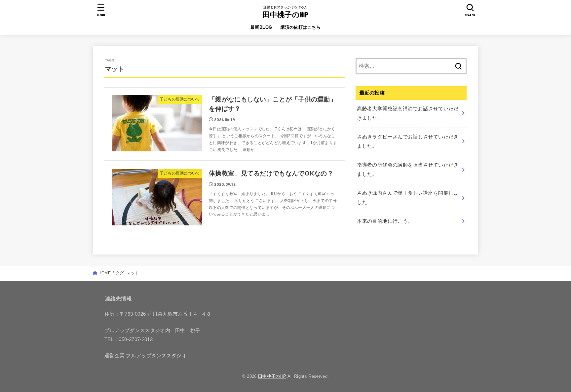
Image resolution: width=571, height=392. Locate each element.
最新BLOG (261, 27)
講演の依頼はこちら (301, 27)
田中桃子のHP (285, 14)
